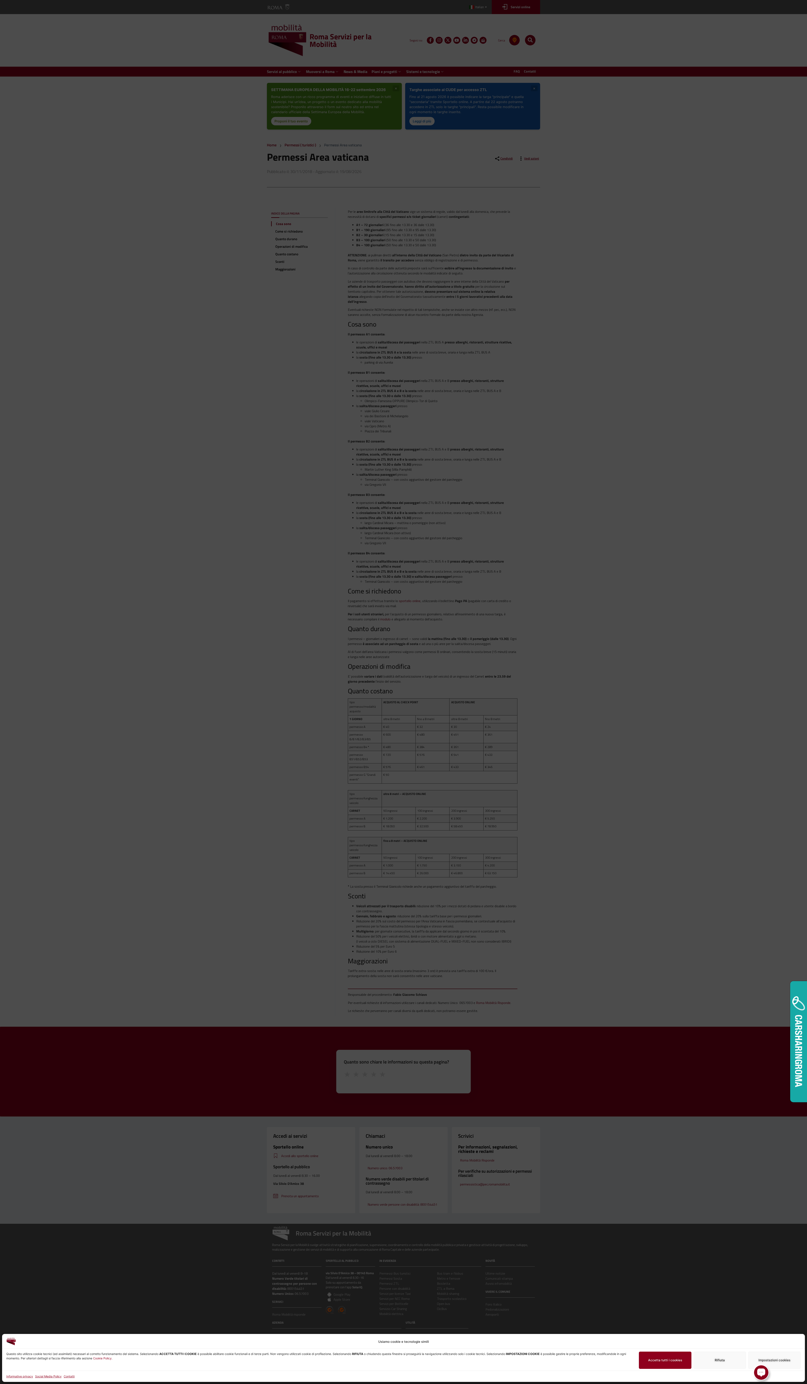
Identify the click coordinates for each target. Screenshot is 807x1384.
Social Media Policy (48, 1376)
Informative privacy (19, 1376)
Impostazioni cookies (774, 1360)
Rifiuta (720, 1360)
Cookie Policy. (102, 1358)
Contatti (69, 1376)
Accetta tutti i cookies (665, 1360)
